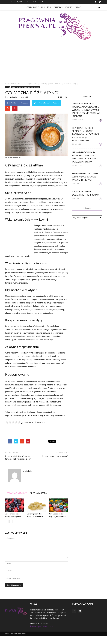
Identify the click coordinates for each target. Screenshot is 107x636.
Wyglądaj (68, 7)
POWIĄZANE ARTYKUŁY (17, 493)
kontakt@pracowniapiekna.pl (42, 626)
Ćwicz (49, 7)
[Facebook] (95, 1)
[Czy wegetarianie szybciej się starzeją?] (58, 505)
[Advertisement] (18, 238)
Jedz (42, 7)
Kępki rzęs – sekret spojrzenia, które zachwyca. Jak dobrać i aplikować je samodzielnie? (85, 134)
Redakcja (13, 97)
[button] (99, 7)
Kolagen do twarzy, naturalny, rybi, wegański (25, 87)
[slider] (13, 422)
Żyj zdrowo (58, 7)
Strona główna (32, 7)
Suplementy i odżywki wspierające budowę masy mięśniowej (85, 176)
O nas (29, 2)
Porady (78, 7)
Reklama (36, 2)
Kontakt (44, 2)
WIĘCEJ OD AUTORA (38, 493)
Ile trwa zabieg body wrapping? (55, 456)
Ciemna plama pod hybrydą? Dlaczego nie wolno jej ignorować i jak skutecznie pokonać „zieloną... (86, 110)
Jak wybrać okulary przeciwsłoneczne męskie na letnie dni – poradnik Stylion (85, 157)
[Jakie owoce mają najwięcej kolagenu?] (14, 505)
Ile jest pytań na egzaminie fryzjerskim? (85, 193)
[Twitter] (100, 1)
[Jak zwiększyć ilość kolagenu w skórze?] (36, 505)
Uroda (8, 87)
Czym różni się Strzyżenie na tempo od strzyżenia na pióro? (18, 457)
